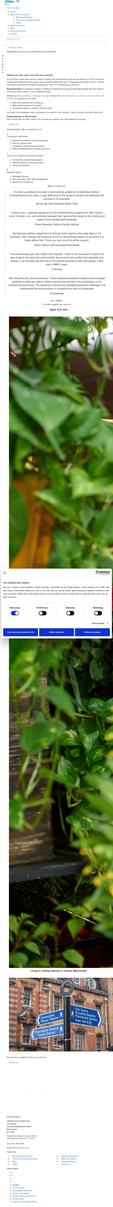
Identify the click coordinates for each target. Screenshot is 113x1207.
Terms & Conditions (20, 1193)
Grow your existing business (28, 19)
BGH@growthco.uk (21, 1147)
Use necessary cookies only (20, 632)
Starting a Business (69, 1156)
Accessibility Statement (22, 1190)
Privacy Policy (16, 47)
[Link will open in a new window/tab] (12, 1172)
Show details (98, 623)
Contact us (66, 1164)
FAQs (18, 22)
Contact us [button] (13, 1062)
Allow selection (56, 632)
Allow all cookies (92, 632)
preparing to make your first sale (35, 95)
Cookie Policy (18, 1198)
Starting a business (24, 17)
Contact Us (13, 124)
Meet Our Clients (68, 1158)
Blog (12, 28)
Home (13, 11)
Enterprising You (12, 1)
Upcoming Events (18, 31)
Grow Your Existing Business (24, 1158)
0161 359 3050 (13, 7)
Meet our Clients (17, 25)
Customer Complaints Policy (24, 1201)
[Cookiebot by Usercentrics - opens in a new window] (98, 573)
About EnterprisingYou (20, 14)
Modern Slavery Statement (24, 1196)
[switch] (43, 613)
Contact (13, 33)
